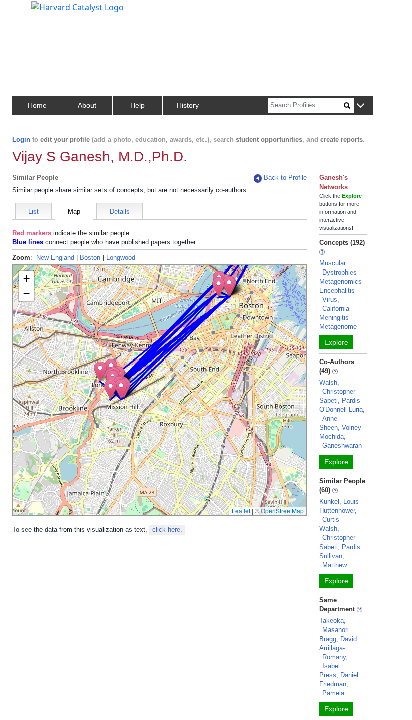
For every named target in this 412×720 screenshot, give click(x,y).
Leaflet (241, 510)
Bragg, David (338, 639)
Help (137, 105)
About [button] (87, 105)
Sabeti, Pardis (339, 400)
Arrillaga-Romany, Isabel (333, 657)
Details (120, 211)
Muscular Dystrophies (338, 267)
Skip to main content (42, 12)
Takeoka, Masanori (334, 625)
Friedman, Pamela (333, 688)
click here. (167, 529)
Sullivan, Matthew (333, 560)
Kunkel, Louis (339, 501)
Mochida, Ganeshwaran (340, 441)
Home (37, 105)
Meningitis (334, 317)
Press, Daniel (338, 675)
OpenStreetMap (282, 510)
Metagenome (338, 326)
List (33, 211)
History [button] (188, 105)
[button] (360, 106)
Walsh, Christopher (337, 387)
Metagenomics (340, 281)
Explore (336, 342)
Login (21, 139)
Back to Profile (285, 178)
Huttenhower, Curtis (338, 515)
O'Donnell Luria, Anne (342, 414)
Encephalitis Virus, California (337, 299)
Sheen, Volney (340, 427)
